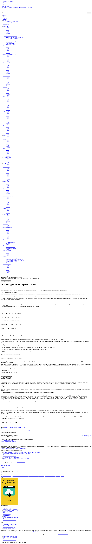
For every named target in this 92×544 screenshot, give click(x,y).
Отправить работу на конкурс (10, 524)
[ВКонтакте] (2, 434)
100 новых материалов (8, 512)
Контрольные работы (8, 1)
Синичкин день (6, 459)
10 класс (8, 33)
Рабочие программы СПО (12, 261)
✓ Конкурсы (6, 24)
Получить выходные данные (7, 440)
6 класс (7, 28)
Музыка (5, 125)
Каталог (5, 15)
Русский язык (6, 167)
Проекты (8, 243)
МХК (4, 135)
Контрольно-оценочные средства (13, 262)
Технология (6, 181)
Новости (5, 516)
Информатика (6, 76)
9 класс (7, 32)
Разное (7, 244)
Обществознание (7, 148)
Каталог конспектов (7, 511)
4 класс (7, 57)
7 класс (7, 30)
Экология (5, 214)
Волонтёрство (9, 42)
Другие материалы (7, 239)
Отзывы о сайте (7, 514)
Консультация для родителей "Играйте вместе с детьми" (16, 458)
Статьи (7, 241)
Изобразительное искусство (9, 54)
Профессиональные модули (12, 257)
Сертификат (6, 18)
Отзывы (2, 472)
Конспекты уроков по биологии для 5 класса (14, 427)
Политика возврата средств (9, 520)
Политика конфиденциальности (10, 517)
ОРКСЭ (5, 163)
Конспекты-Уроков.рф (63, 534)
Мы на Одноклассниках (8, 2)
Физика (5, 188)
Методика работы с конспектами (10, 510)
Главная (2, 274)
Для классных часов (7, 227)
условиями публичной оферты (24, 430)
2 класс (7, 55)
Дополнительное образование (10, 36)
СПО (4, 256)
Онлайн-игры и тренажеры (12, 21)
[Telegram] (6, 434)
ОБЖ (4, 139)
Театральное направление (12, 38)
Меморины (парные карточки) (13, 22)
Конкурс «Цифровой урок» (9, 525)
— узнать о (20, 448)
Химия (4, 208)
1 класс (7, 97)
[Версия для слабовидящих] (3, 4)
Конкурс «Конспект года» (9, 527)
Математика (6, 111)
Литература (6, 96)
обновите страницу (21, 462)
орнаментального (45, 399)
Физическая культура (8, 196)
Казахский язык (7, 264)
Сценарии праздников (11, 248)
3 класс (7, 56)
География (5, 45)
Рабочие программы (10, 242)
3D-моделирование (10, 43)
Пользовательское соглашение (10, 518)
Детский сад (6, 245)
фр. (73, 398)
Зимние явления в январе (9, 454)
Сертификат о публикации (9, 508)
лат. (1, 399)
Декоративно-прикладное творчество (14, 37)
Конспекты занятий (10, 247)
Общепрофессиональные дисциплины (15, 260)
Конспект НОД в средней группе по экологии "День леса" (16, 453)
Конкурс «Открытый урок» (9, 528)
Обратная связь (6, 515)
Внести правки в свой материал (8, 441)
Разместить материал (5, 465)
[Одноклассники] (4, 434)
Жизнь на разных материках (9, 456)
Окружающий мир (7, 157)
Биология (5, 26)
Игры (4, 20)
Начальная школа (7, 250)
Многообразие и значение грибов (11, 457)
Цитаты (5, 19)
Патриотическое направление (13, 40)
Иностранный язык (10, 44)
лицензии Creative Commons (35, 531)
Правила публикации (8, 538)
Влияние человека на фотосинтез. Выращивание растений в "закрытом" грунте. (21, 452)
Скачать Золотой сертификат (7, 448)
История (5, 87)
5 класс (7, 27)
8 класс (7, 31)
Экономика (5, 224)
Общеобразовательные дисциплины (14, 259)
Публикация (6, 16)
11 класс (8, 34)
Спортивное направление (12, 39)
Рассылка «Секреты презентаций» (11, 509)
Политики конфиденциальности (10, 536)
